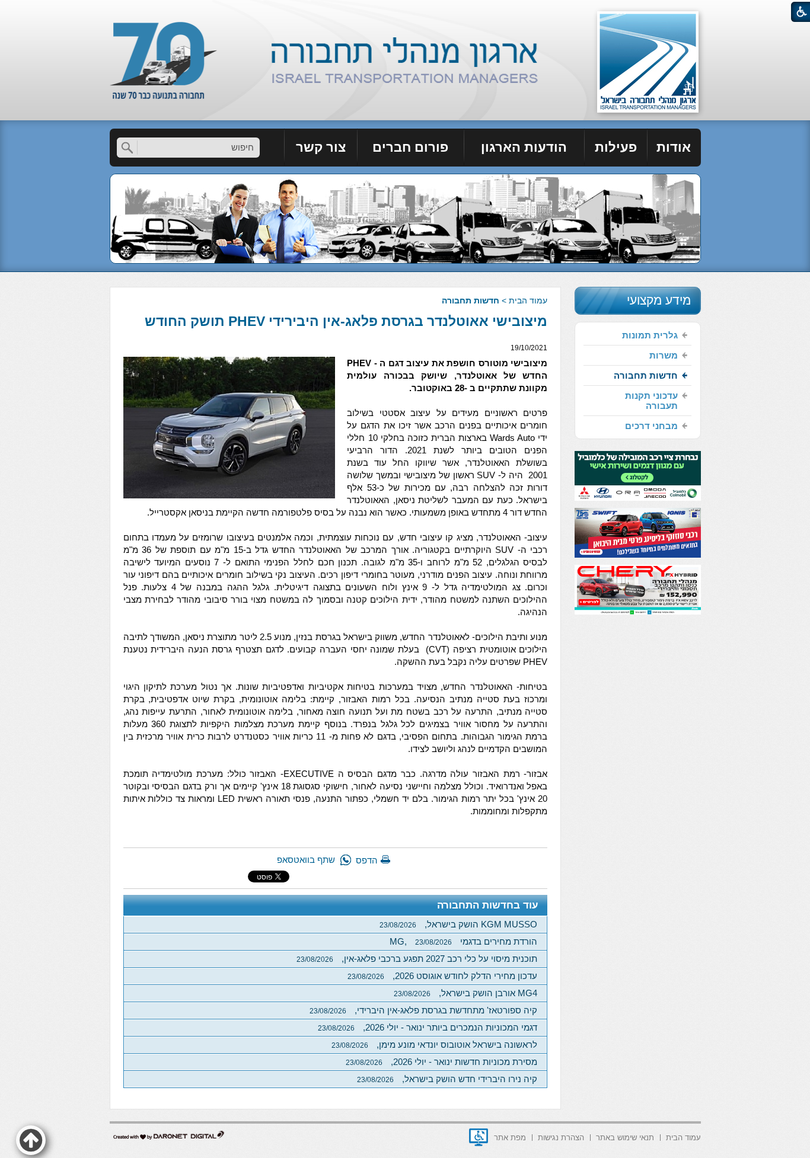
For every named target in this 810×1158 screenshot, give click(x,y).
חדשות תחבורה (470, 300)
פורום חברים (410, 147)
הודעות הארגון (524, 147)
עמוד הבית (528, 300)
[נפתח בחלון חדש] (478, 1137)
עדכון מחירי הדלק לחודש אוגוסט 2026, (442, 976)
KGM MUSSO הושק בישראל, (458, 924)
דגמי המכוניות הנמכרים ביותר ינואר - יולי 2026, (427, 1027)
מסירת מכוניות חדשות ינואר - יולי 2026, (441, 1062)
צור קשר (321, 147)
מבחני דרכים (651, 426)
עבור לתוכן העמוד (405, 12)
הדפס (367, 860)
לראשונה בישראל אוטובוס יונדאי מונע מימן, (434, 1044)
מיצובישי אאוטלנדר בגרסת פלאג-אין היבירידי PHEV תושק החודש (346, 321)
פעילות (616, 147)
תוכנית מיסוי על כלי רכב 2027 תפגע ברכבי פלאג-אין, (416, 959)
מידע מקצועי (659, 300)
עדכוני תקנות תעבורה (651, 401)
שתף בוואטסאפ (306, 860)
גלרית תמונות (650, 335)
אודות (673, 147)
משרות (663, 355)
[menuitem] (674, 148)
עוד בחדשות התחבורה (487, 905)
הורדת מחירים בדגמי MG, (463, 941)
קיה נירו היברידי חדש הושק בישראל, (447, 1079)
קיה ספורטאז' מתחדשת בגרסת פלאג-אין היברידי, (423, 1010)
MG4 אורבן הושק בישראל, (465, 993)
